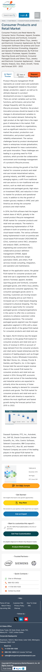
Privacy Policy (19, 606)
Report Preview (8, 75)
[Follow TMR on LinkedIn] (21, 619)
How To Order (32, 603)
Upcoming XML (5, 608)
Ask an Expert (21, 514)
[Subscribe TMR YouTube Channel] (26, 619)
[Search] (13, 15)
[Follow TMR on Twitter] (16, 619)
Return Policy (6, 606)
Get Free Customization (21, 534)
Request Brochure (34, 75)
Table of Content (21, 75)
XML (29, 606)
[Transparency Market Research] (9, 5)
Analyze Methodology (21, 547)
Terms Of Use (5, 603)
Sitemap (17, 608)
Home (3, 21)
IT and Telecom (12, 21)
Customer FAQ (18, 603)
